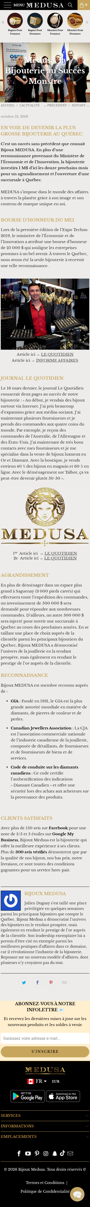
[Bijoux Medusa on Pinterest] (37, 1154)
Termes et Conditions (45, 1182)
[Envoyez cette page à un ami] (64, 982)
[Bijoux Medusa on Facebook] (19, 1154)
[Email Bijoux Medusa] (70, 1154)
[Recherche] (72, 5)
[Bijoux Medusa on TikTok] (62, 1154)
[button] (77, 1194)
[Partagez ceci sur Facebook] (37, 982)
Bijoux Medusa (31, 1169)
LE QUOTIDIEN (60, 558)
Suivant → (80, 105)
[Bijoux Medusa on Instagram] (46, 1154)
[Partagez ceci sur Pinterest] (51, 982)
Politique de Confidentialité (45, 1191)
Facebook (58, 828)
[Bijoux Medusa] (45, 5)
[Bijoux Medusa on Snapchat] (55, 1154)
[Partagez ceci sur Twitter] (24, 982)
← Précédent (55, 105)
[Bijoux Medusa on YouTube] (28, 1154)
